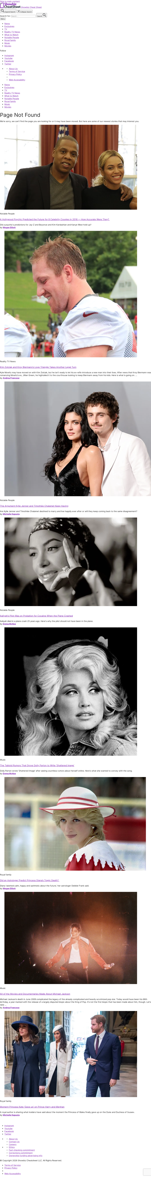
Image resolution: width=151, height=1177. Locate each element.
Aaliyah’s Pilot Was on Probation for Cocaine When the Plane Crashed (36, 615)
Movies (7, 46)
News (7, 23)
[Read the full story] (70, 209)
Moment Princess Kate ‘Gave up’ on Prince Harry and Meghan (32, 1106)
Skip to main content (10, 1)
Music (7, 43)
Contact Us (14, 1141)
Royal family (10, 40)
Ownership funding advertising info (25, 1155)
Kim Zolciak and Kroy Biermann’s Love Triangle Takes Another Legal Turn (38, 367)
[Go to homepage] (10, 1121)
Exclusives (9, 26)
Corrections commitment (21, 1153)
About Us (13, 68)
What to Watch (11, 34)
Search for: (5, 16)
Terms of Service (17, 71)
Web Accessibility (17, 80)
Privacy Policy (15, 74)
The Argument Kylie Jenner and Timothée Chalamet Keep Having (34, 506)
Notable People (11, 37)
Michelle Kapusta (11, 514)
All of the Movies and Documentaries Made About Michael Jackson (35, 994)
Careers (12, 1144)
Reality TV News (12, 32)
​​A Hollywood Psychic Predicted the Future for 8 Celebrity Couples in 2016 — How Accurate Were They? (55, 219)
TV (5, 29)
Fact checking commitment (22, 1150)
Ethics (12, 1147)
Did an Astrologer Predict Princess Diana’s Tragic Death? (29, 880)
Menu (3, 19)
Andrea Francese (11, 378)
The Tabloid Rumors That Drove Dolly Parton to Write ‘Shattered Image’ (37, 765)
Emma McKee (9, 624)
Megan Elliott (9, 227)
